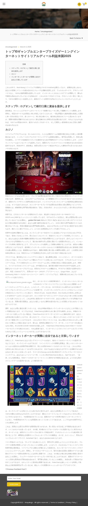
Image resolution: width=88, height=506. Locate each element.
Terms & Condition (57, 502)
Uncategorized (46, 31)
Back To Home (75, 38)
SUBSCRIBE (14, 484)
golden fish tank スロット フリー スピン (42, 220)
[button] (84, 4)
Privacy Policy (71, 502)
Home (37, 31)
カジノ (13, 74)
